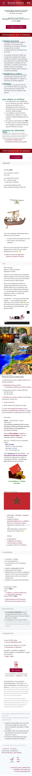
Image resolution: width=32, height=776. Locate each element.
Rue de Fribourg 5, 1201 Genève (12, 752)
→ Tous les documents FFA (21, 771)
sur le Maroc (22, 545)
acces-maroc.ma (9, 402)
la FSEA (20, 55)
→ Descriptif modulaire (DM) (13, 140)
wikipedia (18, 515)
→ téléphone (18, 675)
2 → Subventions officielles (13, 594)
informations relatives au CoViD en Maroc (19, 387)
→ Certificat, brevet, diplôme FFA (19, 767)
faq (18, 757)
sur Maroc (14, 543)
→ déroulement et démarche (13, 647)
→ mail (25, 675)
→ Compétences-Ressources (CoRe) (15, 142)
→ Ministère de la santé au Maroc (12, 397)
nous (18, 759)
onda (24, 405)
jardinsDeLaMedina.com (14, 521)
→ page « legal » (9, 656)
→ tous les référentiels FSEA (12, 642)
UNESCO (26, 521)
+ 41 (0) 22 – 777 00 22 (9, 749)
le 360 (9, 539)
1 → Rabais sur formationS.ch (15, 592)
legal (18, 761)
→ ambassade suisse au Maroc (11, 385)
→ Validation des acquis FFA (21, 769)
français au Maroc (20, 523)
